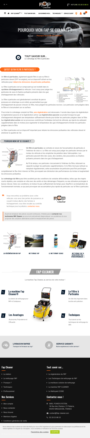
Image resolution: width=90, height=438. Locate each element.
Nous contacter (9, 408)
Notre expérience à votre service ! (67, 346)
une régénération (41, 112)
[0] (84, 12)
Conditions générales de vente (15, 421)
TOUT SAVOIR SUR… (36, 56)
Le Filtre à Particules (73, 292)
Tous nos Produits (5, 11)
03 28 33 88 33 (55, 417)
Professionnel (8, 391)
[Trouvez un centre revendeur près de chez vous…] (76, 13)
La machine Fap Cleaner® (16, 292)
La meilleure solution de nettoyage (61, 383)
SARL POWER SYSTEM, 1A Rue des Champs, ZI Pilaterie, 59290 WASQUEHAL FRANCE (61, 406)
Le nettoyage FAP (10, 378)
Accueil (30, 36)
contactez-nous (33, 206)
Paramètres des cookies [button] (40, 432)
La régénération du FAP (12, 253)
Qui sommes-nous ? (45, 13)
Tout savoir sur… (30, 13)
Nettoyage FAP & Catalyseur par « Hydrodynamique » (78, 255)
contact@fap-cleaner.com (59, 413)
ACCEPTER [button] (55, 432)
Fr (4, 4)
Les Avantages (16, 315)
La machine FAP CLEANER (58, 387)
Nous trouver (8, 412)
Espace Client (68, 13)
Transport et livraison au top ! (23, 346)
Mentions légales (10, 417)
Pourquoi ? (7, 383)
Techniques (56, 13)
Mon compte (8, 404)
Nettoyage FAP (34, 253)
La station (7, 374)
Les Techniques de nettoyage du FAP (62, 378)
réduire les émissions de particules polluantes (31, 82)
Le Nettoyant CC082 (56, 253)
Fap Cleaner (15, 13)
